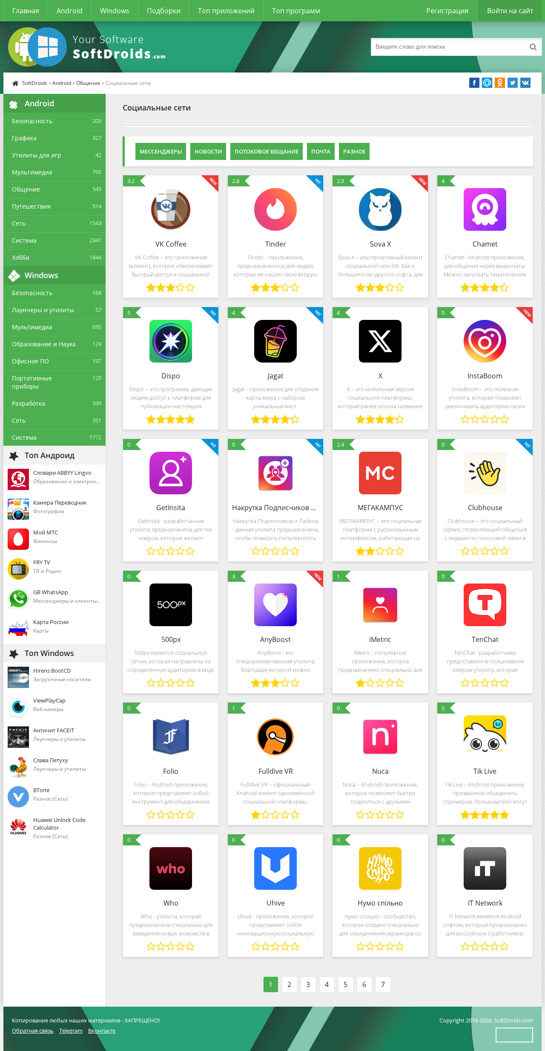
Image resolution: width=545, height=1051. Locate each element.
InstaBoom (485, 375)
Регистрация (447, 10)
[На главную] (88, 47)
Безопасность (32, 121)
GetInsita (170, 507)
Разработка (28, 403)
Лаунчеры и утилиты (43, 310)
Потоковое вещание (266, 151)
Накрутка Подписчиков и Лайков (275, 507)
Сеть (19, 223)
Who (171, 903)
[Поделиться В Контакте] (525, 83)
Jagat (276, 375)
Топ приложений (226, 10)
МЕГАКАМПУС (380, 507)
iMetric (380, 639)
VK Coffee (170, 244)
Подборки (164, 10)
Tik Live (484, 771)
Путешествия (31, 206)
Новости (208, 151)
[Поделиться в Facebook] (474, 83)
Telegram (71, 1030)
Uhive (276, 903)
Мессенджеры (161, 151)
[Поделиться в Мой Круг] (487, 83)
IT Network (485, 903)
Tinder (275, 244)
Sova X (380, 244)
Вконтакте (101, 1030)
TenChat (485, 639)
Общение (88, 83)
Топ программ (296, 10)
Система (24, 240)
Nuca (380, 771)
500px (171, 639)
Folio (170, 771)
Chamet (485, 244)
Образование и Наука (44, 344)
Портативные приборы (32, 382)
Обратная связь (33, 1030)
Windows (114, 10)
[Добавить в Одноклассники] (500, 83)
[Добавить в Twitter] (513, 83)
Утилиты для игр (36, 155)
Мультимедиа (32, 172)
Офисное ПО (30, 361)
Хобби (20, 257)
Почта (320, 151)
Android (70, 10)
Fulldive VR (275, 771)
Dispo (170, 375)
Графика (24, 138)
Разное (354, 151)
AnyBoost (275, 639)
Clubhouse (485, 507)
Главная (25, 10)
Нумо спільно (380, 903)
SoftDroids (34, 83)
